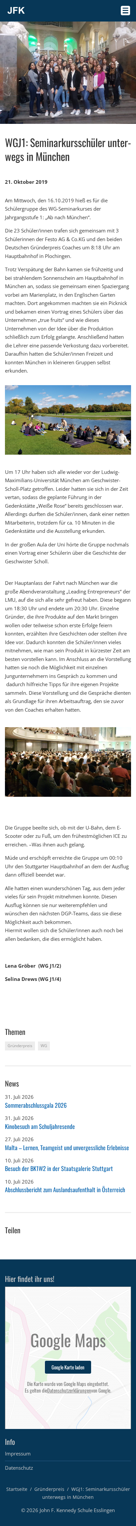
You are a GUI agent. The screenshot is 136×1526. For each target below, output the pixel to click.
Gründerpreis (49, 1489)
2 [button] (14, 802)
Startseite (16, 1489)
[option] (68, 420)
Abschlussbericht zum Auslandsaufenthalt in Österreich (65, 1189)
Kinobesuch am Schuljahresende (40, 1126)
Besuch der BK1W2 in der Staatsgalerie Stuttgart (59, 1168)
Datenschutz (19, 1467)
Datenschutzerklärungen (69, 1390)
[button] (23, 740)
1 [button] (7, 802)
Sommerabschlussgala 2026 (36, 1105)
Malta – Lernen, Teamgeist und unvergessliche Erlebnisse (67, 1147)
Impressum (18, 1453)
